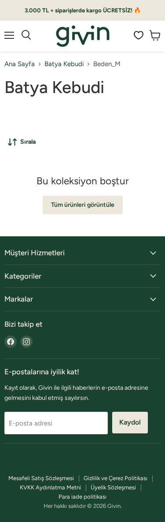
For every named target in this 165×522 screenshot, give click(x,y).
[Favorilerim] (138, 35)
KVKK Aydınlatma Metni (50, 487)
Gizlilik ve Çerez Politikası (115, 478)
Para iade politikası (82, 496)
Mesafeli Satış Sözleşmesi (41, 478)
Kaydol (130, 422)
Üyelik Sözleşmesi (113, 487)
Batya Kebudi (64, 64)
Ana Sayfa (19, 64)
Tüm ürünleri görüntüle (82, 205)
